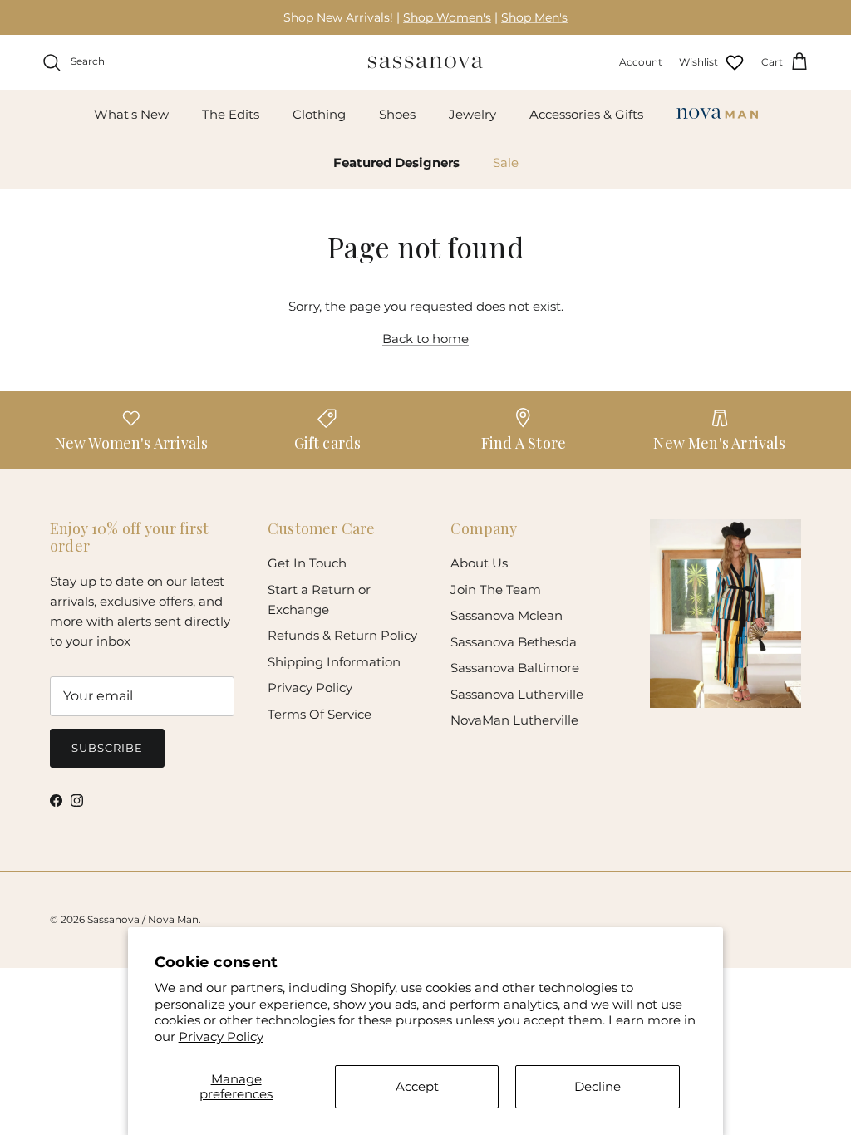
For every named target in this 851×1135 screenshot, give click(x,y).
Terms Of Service (319, 714)
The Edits (230, 114)
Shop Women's (447, 17)
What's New (131, 114)
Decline (597, 1086)
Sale (506, 162)
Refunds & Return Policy (342, 635)
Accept (417, 1086)
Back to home (425, 338)
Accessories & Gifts (586, 114)
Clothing (319, 114)
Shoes (397, 114)
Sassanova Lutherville (516, 694)
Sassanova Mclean (506, 615)
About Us (479, 563)
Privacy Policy (221, 1036)
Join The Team (495, 589)
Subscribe (107, 747)
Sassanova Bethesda (513, 642)
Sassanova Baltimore (514, 668)
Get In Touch (307, 563)
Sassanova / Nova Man (143, 919)
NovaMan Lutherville (514, 720)
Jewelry (472, 114)
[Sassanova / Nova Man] (425, 62)
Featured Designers (396, 162)
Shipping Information (334, 662)
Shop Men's (534, 17)
